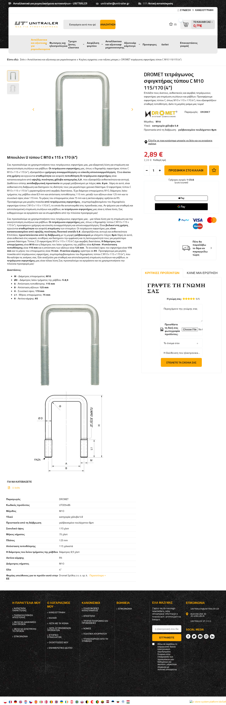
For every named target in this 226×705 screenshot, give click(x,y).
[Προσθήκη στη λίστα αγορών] (214, 170)
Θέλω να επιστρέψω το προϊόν (24, 630)
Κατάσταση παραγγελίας (19, 609)
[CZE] (30, 701)
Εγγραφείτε (166, 637)
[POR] (97, 701)
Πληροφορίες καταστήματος (90, 609)
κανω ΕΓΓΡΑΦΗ (204, 10)
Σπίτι (22, 59)
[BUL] (117, 701)
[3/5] (189, 299)
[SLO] (82, 701)
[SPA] (35, 701)
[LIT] (102, 701)
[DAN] (46, 701)
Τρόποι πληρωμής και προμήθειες (95, 622)
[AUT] (71, 701)
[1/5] (184, 299)
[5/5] (193, 299)
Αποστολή (89, 616)
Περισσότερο (97, 575)
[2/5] (186, 299)
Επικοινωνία (21, 636)
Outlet (165, 44)
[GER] (15, 701)
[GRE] (123, 701)
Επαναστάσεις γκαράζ (189, 44)
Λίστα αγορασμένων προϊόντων (59, 629)
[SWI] (92, 701)
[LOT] (107, 701)
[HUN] (128, 701)
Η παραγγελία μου (26, 603)
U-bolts (16, 487)
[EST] (112, 701)
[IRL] (66, 701)
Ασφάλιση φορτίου (93, 44)
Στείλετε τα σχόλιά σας (181, 362)
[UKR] (61, 701)
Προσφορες (150, 44)
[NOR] (56, 701)
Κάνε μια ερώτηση (202, 272)
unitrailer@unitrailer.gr (115, 3)
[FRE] (10, 701)
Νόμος (87, 629)
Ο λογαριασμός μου (58, 604)
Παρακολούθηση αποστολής (22, 616)
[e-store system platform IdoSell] (208, 701)
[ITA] (41, 701)
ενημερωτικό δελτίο (60, 648)
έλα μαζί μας (162, 602)
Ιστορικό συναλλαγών (54, 636)
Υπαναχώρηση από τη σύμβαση (95, 640)
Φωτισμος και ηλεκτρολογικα (58, 44)
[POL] (5, 701)
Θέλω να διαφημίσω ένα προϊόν (24, 623)
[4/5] (191, 299)
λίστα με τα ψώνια (59, 623)
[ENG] (20, 701)
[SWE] (76, 701)
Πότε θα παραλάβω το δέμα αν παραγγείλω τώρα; (200, 248)
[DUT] (25, 701)
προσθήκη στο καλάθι (186, 170)
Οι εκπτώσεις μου (58, 642)
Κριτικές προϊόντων (162, 272)
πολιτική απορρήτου (95, 634)
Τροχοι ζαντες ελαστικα (73, 44)
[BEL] (87, 701)
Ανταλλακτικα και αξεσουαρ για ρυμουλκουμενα (40, 44)
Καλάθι (52, 618)
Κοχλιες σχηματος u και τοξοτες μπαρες (99, 59)
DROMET (205, 112)
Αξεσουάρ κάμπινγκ (130, 44)
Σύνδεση (185, 10)
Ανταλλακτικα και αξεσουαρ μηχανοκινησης (114, 44)
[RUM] (51, 701)
